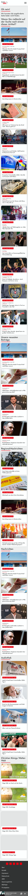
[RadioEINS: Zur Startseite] (12, 2)
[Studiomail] (17, 864)
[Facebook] (10, 864)
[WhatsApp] (7, 864)
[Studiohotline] (21, 864)
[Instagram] (14, 864)
